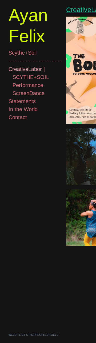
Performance (28, 85)
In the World (23, 109)
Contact (18, 117)
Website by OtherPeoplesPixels (33, 334)
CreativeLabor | (27, 69)
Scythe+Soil (23, 53)
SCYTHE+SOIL (31, 77)
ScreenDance (29, 93)
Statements (22, 101)
